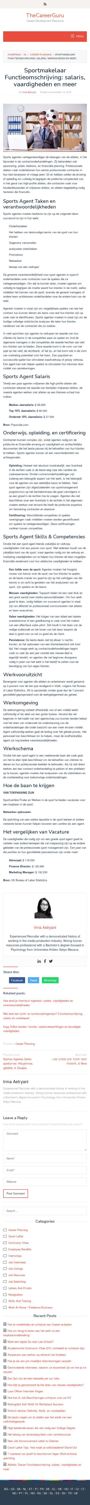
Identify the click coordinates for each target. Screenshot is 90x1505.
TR (70, 1493)
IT (72, 1489)
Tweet (33, 980)
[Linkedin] (39, 961)
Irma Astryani (15, 1081)
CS (12, 1489)
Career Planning (25, 1044)
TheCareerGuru (45, 15)
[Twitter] (51, 961)
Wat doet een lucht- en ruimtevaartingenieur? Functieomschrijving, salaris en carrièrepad (43, 1016)
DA (19, 1489)
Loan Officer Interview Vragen (25, 1391)
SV (64, 1493)
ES (57, 1493)
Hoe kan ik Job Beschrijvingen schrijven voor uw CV (39, 1398)
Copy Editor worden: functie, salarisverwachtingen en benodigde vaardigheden (42, 1029)
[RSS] (45, 4)
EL (54, 1489)
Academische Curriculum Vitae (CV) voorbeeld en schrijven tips (46, 1348)
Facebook (17, 980)
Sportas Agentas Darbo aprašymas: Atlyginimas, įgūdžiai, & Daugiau (18, 1061)
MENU (80, 36)
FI (36, 1489)
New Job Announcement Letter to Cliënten (33, 1441)
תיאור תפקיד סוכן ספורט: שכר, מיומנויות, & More (69, 1059)
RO (33, 1493)
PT (20, 1493)
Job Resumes (16, 1275)
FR (42, 1489)
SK (45, 1493)
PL (26, 1493)
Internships (15, 1256)
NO (14, 1493)
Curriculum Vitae (18, 1243)
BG (6, 1489)
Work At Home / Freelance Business (30, 1307)
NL (24, 1489)
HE (60, 1489)
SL (51, 1493)
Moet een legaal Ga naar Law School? (31, 1342)
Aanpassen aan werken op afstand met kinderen (37, 1355)
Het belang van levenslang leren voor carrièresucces (39, 1434)
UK (76, 1493)
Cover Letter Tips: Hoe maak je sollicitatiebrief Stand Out (42, 1447)
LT (82, 1489)
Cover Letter (15, 1236)
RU (39, 1493)
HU (66, 1489)
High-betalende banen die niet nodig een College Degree (41, 1428)
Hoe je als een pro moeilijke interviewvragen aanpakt (39, 1361)
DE (48, 1489)
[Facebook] (45, 961)
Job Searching (17, 1281)
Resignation (15, 1295)
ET (30, 1489)
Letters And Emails (20, 1288)
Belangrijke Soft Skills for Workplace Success (35, 1404)
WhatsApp (50, 980)
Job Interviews (17, 1262)
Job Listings (15, 1268)
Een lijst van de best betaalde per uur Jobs (33, 1378)
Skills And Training (19, 1301)
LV (77, 1489)
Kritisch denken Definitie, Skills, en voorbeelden (37, 1411)
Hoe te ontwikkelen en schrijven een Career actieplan (40, 1324)
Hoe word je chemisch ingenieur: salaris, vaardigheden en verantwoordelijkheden (38, 1003)
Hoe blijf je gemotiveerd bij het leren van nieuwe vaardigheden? (46, 1385)
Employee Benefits (19, 1249)
